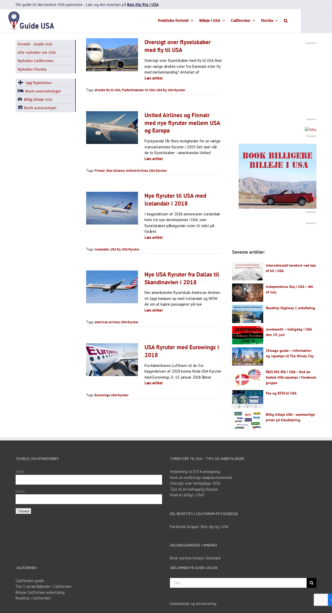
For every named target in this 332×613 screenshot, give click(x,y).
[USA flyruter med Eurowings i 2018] (112, 359)
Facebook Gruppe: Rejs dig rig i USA (199, 526)
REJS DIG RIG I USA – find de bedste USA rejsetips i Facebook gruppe (291, 377)
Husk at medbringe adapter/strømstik (201, 477)
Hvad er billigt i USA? (187, 494)
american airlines (107, 322)
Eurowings (102, 395)
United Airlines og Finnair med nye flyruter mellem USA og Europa (182, 122)
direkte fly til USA (108, 90)
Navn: (20, 471)
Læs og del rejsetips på (122, 4)
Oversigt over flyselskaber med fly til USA (177, 46)
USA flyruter (176, 90)
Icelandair (102, 249)
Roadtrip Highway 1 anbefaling (290, 308)
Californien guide (30, 580)
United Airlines (137, 170)
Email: (21, 491)
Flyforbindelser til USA (138, 90)
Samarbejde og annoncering (193, 603)
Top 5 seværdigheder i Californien (44, 586)
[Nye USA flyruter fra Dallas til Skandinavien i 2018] (112, 287)
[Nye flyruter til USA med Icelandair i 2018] (112, 208)
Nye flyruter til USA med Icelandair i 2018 (175, 199)
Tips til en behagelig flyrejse (194, 489)
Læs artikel (153, 78)
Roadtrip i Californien (33, 598)
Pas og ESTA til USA (281, 393)
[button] (285, 20)
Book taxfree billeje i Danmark (195, 558)
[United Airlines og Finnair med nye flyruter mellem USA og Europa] (112, 127)
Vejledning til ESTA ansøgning (195, 471)
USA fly (161, 90)
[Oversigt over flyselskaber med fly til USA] (112, 54)
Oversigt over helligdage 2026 (195, 483)
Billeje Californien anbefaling (40, 592)
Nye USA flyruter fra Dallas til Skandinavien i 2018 (181, 278)
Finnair (100, 170)
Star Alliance (115, 170)
